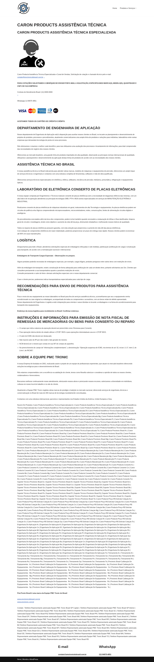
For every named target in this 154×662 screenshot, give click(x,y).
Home (115, 8)
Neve (19, 659)
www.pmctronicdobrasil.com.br (28, 599)
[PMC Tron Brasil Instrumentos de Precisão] (23, 8)
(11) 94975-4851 (105, 654)
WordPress (34, 659)
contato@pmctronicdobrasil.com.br (30, 77)
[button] (135, 8)
